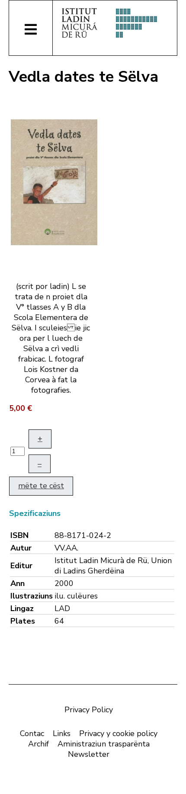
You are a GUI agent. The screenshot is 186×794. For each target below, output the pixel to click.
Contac (32, 733)
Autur (21, 548)
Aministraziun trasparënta (104, 744)
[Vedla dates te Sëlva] (54, 181)
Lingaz (22, 608)
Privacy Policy (88, 709)
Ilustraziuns (31, 596)
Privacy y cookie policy (118, 733)
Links (62, 733)
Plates (22, 621)
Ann (17, 583)
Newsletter (88, 754)
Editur (21, 565)
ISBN (19, 535)
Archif (38, 744)
